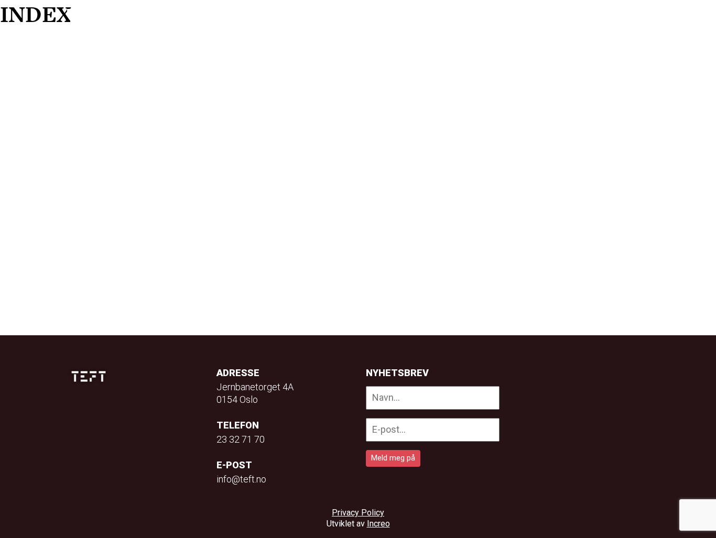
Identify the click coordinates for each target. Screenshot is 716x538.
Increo (378, 524)
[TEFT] (91, 376)
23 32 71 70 (240, 439)
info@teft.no (241, 479)
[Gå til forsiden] (89, 16)
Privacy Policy (358, 513)
